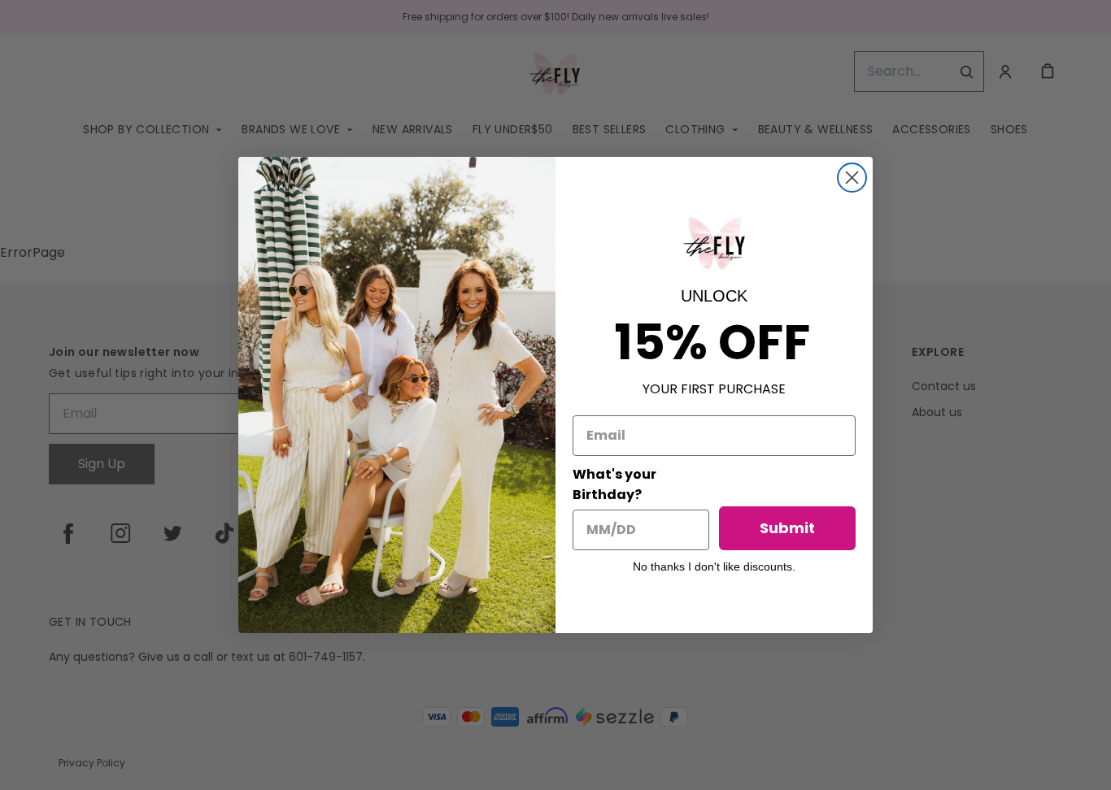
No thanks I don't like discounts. (714, 566)
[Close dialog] (852, 177)
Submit (787, 528)
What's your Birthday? (614, 484)
